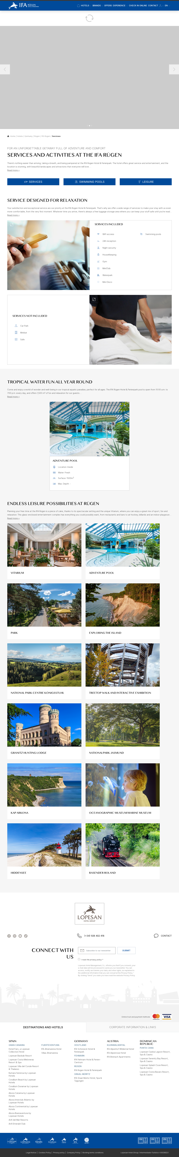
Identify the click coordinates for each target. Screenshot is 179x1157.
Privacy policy (59, 1153)
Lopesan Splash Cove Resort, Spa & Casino (154, 1066)
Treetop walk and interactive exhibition (120, 693)
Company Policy (73, 1153)
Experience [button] (119, 5)
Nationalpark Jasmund (106, 753)
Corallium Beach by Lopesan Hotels (22, 1081)
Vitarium (17, 573)
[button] (161, 5)
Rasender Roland (102, 873)
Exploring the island (105, 633)
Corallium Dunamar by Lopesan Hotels (23, 1087)
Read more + (13, 170)
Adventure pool (101, 573)
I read (92, 959)
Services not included (29, 316)
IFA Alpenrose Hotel (116, 1053)
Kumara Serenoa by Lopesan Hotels (22, 1074)
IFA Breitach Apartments (118, 1056)
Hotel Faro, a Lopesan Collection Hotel (19, 1050)
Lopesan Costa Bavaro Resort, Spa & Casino (154, 1073)
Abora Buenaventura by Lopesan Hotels (20, 1114)
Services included (109, 224)
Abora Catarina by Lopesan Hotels (22, 1094)
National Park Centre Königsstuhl (37, 693)
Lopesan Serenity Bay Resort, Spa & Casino (154, 1060)
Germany (28, 136)
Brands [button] (97, 5)
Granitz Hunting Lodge (29, 753)
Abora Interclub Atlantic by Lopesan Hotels (21, 1101)
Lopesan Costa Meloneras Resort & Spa (21, 1061)
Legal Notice (31, 1153)
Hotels (20, 136)
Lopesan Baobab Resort (20, 1055)
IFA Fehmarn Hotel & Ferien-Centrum (87, 1061)
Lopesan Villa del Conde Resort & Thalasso (24, 1067)
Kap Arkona (19, 813)
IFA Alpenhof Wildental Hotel (120, 1049)
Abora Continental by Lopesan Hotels (23, 1108)
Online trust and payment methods (136, 1017)
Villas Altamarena (49, 1053)
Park (14, 633)
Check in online (138, 5)
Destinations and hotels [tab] (43, 1027)
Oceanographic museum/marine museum (120, 813)
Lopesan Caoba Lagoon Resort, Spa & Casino (155, 1053)
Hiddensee (18, 873)
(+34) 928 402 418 (94, 935)
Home (12, 136)
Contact (153, 5)
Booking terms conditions (93, 1153)
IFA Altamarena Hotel (51, 1049)
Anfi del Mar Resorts (18, 1119)
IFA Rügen (46, 136)
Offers (108, 5)
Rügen (37, 136)
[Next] (174, 69)
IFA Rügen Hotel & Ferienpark (88, 1070)
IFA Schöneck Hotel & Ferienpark (84, 1050)
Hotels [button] (85, 5)
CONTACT (166, 935)
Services (56, 136)
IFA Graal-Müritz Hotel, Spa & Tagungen (88, 1079)
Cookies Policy (45, 1153)
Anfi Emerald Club (17, 1123)
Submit (126, 950)
